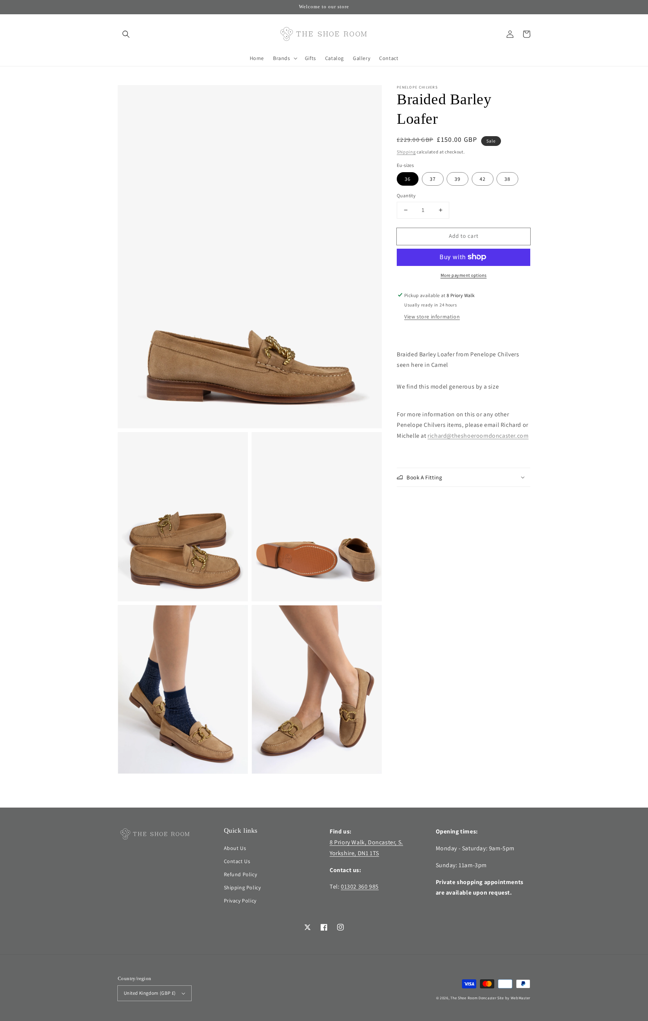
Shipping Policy (242, 887)
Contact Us (237, 861)
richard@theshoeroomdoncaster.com (478, 436)
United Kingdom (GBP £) (150, 993)
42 (483, 179)
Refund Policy (240, 874)
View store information (432, 316)
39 (457, 179)
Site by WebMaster (513, 997)
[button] (126, 34)
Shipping (406, 152)
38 (507, 179)
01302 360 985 (360, 886)
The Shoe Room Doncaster (473, 997)
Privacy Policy (240, 900)
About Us (235, 848)
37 (433, 179)
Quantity (406, 195)
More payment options (464, 275)
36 (408, 179)
